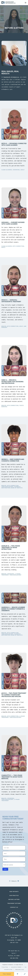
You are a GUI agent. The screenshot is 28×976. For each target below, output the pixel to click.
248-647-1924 (14, 942)
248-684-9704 (14, 958)
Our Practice (14, 895)
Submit (5, 869)
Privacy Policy (5, 967)
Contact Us (14, 907)
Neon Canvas (21, 969)
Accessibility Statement (16, 967)
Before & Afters (14, 899)
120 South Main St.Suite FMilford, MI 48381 (14, 953)
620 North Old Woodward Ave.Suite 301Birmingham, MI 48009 (14, 937)
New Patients (14, 891)
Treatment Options (14, 903)
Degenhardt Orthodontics (11, 77)
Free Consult (7, 974)
